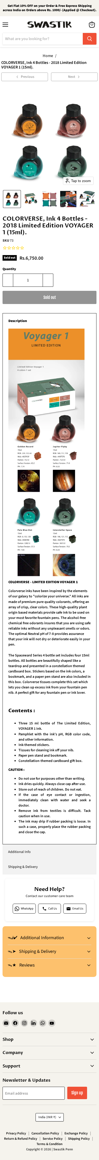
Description (17, 321)
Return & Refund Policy (20, 1138)
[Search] (89, 39)
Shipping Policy (79, 1138)
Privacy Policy (16, 1133)
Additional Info (19, 851)
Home (48, 55)
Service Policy (52, 1138)
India (47, 1117)
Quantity (9, 269)
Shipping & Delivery (23, 866)
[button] (12, 199)
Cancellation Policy (45, 1133)
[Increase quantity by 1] (48, 280)
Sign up (77, 1092)
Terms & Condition (49, 1144)
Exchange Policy (76, 1133)
